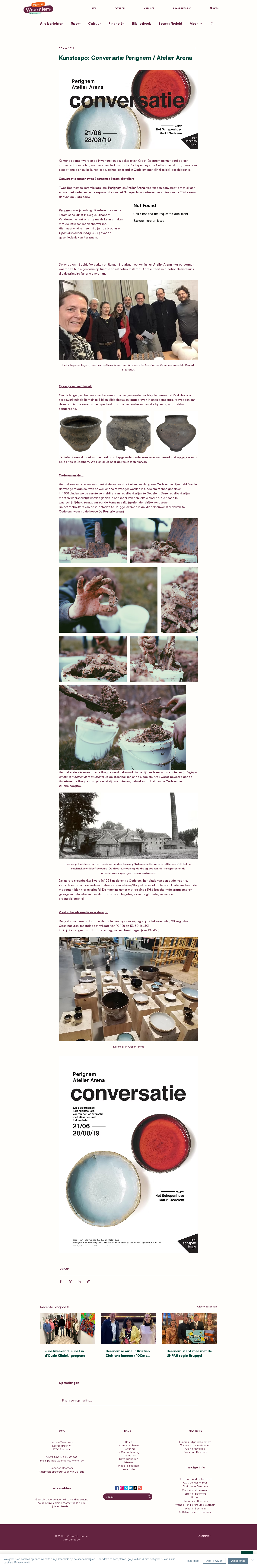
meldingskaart (78, 1499)
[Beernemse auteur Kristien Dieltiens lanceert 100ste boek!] (128, 1328)
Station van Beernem (195, 1500)
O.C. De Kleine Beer (195, 1482)
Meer (194, 23)
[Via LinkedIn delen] (79, 1281)
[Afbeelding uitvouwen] (81, 433)
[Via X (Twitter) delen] (70, 1281)
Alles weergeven (207, 1306)
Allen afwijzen (214, 1560)
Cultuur (94, 23)
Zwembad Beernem (195, 1452)
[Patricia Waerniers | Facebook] (117, 1488)
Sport (76, 23)
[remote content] (165, 229)
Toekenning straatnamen (195, 1445)
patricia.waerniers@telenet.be (65, 1460)
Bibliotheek (141, 23)
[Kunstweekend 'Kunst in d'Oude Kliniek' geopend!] (67, 1328)
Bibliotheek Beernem (195, 1486)
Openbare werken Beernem (195, 1478)
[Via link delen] (88, 1281)
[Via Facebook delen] (60, 1281)
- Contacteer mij (128, 1452)
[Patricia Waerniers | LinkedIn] (131, 1488)
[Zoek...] (149, 1496)
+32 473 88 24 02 (65, 1456)
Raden (195, 1497)
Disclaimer (204, 1535)
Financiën (117, 23)
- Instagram (128, 1455)
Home (128, 1441)
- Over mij (128, 1448)
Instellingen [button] (193, 1560)
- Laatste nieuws (128, 1445)
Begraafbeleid (170, 23)
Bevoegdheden (128, 1458)
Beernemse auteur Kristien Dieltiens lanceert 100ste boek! (128, 1353)
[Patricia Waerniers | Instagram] (122, 1488)
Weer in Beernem (195, 1508)
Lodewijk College (73, 1471)
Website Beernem (128, 1465)
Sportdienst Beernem (195, 1490)
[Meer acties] (196, 48)
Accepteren (238, 1560)
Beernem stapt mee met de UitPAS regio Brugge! (189, 1353)
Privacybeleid (22, 1562)
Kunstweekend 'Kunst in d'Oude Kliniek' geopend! (65, 1353)
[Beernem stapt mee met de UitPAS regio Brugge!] (189, 1328)
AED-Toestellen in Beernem (195, 1512)
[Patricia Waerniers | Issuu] (140, 1488)
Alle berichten (51, 23)
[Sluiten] (252, 1560)
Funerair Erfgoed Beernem (195, 1441)
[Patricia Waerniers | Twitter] (135, 1488)
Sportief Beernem (195, 1493)
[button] (155, 8)
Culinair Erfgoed (195, 1448)
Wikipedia (129, 1469)
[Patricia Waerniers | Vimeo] (126, 1488)
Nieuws (128, 1462)
